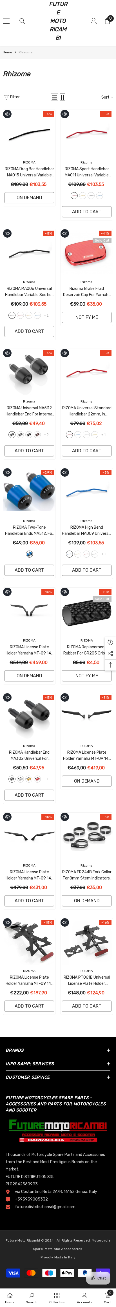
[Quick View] (7, 114)
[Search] (22, 21)
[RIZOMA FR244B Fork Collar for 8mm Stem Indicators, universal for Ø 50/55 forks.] (87, 836)
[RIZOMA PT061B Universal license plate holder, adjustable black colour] (87, 941)
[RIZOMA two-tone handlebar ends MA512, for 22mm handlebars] (29, 491)
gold (82, 195)
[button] (54, 97)
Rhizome (25, 52)
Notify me (86, 317)
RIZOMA (29, 162)
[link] (31, 1298)
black (91, 195)
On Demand (29, 197)
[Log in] (94, 21)
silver (20, 434)
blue (99, 195)
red (74, 195)
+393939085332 (31, 1199)
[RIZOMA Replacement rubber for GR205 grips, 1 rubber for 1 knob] (87, 611)
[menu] (6, 21)
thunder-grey (11, 434)
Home (7, 52)
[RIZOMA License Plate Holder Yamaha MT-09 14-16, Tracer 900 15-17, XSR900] (29, 611)
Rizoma (87, 162)
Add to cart (86, 211)
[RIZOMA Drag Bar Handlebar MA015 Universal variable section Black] (29, 133)
